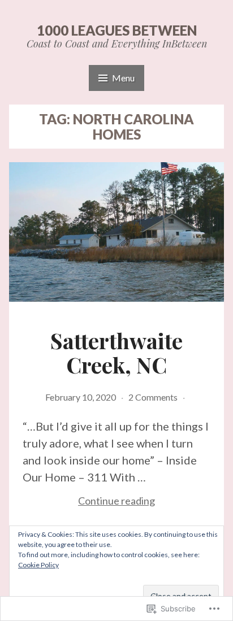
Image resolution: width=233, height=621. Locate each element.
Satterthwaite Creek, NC (116, 352)
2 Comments (153, 397)
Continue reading (89, 501)
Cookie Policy (38, 565)
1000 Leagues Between (117, 30)
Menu (123, 77)
